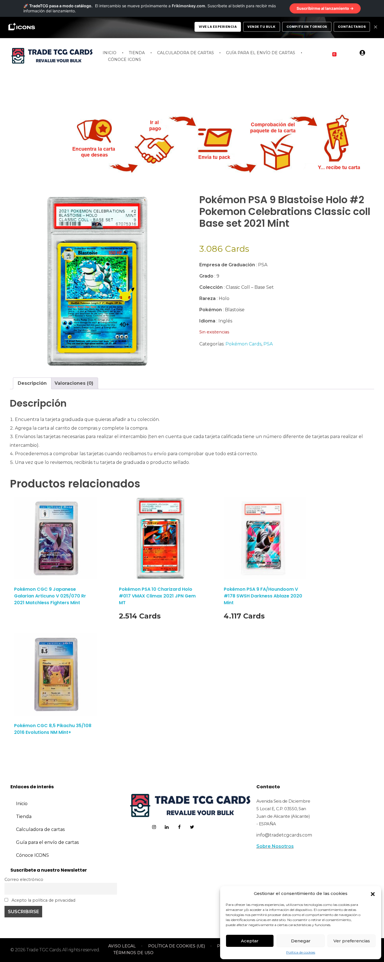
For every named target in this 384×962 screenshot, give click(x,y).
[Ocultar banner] (375, 27)
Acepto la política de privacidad (42, 900)
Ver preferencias (351, 940)
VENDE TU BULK (261, 27)
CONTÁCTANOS (352, 27)
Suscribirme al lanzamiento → (325, 8)
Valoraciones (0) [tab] (74, 383)
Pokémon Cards (243, 344)
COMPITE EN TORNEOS (306, 27)
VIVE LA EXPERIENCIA (218, 27)
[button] (373, 893)
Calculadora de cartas (40, 829)
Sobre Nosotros (275, 846)
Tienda (23, 816)
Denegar (301, 940)
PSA (268, 344)
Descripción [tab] (32, 383)
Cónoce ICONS (32, 855)
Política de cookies (300, 952)
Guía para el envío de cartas (47, 842)
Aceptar (250, 940)
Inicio (22, 803)
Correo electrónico (23, 879)
